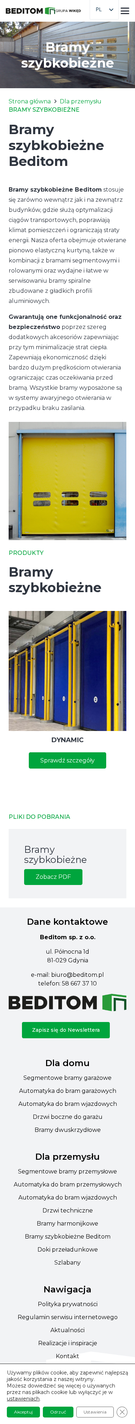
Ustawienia (95, 1412)
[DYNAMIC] (67, 671)
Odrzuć (58, 1412)
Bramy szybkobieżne (55, 854)
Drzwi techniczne (67, 1210)
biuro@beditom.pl (77, 974)
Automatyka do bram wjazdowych (67, 1103)
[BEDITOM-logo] (30, 10)
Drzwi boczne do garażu (68, 1116)
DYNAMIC (67, 740)
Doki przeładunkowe (67, 1249)
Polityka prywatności (68, 1304)
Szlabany (67, 1262)
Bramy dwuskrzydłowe (68, 1129)
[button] (125, 11)
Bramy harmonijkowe (67, 1223)
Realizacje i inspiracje (67, 1343)
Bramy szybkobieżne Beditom (68, 1236)
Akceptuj (23, 1412)
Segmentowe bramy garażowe (67, 1077)
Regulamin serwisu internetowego (68, 1317)
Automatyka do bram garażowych (67, 1090)
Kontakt (67, 1356)
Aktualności (67, 1330)
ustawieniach (23, 1398)
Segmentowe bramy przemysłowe (67, 1171)
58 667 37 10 (79, 983)
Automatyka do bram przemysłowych (68, 1184)
